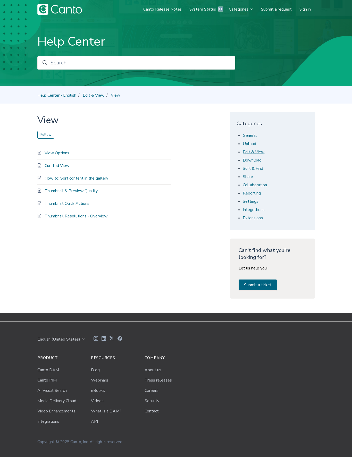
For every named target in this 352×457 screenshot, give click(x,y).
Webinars (99, 380)
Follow (46, 134)
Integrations (254, 210)
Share (248, 177)
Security (152, 401)
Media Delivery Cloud (56, 401)
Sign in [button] (305, 9)
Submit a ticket (258, 285)
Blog (95, 370)
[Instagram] (96, 339)
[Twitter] (112, 339)
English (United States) (59, 339)
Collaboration (255, 185)
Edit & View (93, 95)
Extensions (253, 218)
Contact (152, 411)
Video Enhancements (56, 411)
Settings (250, 201)
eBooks (98, 390)
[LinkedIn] (104, 339)
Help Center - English (56, 95)
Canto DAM (48, 370)
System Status (202, 9)
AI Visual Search (52, 390)
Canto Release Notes (162, 9)
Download (252, 160)
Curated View (57, 165)
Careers (151, 390)
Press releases (158, 380)
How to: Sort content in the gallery (76, 178)
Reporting (252, 193)
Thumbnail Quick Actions (67, 203)
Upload (249, 144)
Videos (97, 401)
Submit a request (276, 9)
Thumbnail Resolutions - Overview (76, 216)
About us (153, 370)
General (250, 135)
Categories (239, 9)
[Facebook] (120, 339)
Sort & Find (253, 168)
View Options (57, 153)
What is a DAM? (106, 411)
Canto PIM (47, 380)
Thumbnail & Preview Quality (71, 191)
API (94, 421)
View (115, 95)
